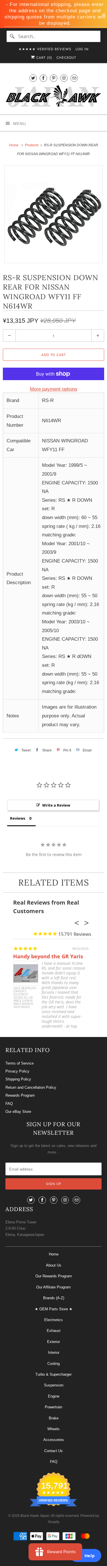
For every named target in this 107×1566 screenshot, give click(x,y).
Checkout (66, 57)
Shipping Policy (18, 1079)
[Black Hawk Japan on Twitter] (33, 78)
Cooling (53, 1363)
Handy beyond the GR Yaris (48, 956)
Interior (53, 1352)
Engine (53, 1396)
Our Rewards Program (53, 1276)
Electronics (53, 1320)
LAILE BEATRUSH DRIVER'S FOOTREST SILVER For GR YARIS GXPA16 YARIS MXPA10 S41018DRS (24, 997)
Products (32, 145)
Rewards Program (20, 1095)
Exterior (53, 1342)
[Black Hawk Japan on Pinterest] (53, 78)
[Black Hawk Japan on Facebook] (43, 78)
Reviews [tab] (17, 818)
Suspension (53, 1385)
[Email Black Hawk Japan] (74, 78)
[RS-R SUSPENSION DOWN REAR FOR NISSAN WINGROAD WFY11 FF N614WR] (53, 214)
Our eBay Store (18, 1111)
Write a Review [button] (56, 805)
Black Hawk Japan (35, 1516)
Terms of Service (19, 1063)
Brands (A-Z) (53, 1298)
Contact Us (53, 1451)
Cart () (43, 57)
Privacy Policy (17, 1071)
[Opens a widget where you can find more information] (85, 1556)
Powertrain (53, 1407)
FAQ (9, 1103)
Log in (82, 49)
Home (53, 1254)
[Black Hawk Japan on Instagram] (64, 78)
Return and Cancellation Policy (30, 1087)
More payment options (53, 389)
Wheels (53, 1429)
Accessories (53, 1440)
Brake (53, 1418)
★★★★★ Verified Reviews (45, 49)
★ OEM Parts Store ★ (53, 1309)
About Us (53, 1265)
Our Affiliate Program (53, 1287)
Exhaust (53, 1330)
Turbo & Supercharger (53, 1374)
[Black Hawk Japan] (53, 97)
